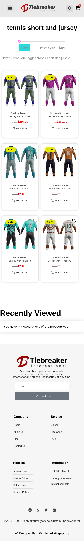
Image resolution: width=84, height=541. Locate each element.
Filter (24, 48)
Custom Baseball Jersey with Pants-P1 (20, 115)
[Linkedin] (54, 510)
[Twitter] (46, 510)
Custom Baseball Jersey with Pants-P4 (59, 187)
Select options (22, 128)
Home (6, 58)
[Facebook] (30, 510)
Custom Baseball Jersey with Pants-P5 (20, 259)
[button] (10, 8)
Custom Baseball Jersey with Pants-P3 (20, 187)
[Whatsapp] (38, 510)
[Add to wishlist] (35, 76)
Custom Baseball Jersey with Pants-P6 (59, 259)
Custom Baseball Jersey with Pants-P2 (59, 115)
